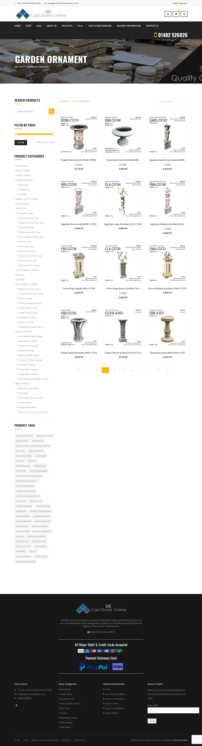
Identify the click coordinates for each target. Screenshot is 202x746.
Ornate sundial (22, 531)
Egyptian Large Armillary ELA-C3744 (123, 224)
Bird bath (20, 461)
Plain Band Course (27, 317)
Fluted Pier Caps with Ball (31, 398)
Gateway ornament (41, 516)
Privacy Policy (111, 713)
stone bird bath (39, 541)
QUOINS (20, 279)
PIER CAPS (21, 208)
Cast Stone (21, 471)
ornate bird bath (42, 521)
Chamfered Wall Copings (30, 360)
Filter (20, 142)
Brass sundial (40, 466)
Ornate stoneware (39, 526)
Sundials (23, 194)
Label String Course (28, 308)
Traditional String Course (31, 327)
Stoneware (21, 551)
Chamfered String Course (31, 293)
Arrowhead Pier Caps (29, 218)
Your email (153, 705)
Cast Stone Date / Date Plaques (29, 476)
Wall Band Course (68, 717)
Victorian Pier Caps (28, 260)
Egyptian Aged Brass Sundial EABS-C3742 (167, 162)
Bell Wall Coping (26, 350)
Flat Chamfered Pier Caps (31, 237)
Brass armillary (23, 466)
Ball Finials (23, 393)
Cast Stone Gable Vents (26, 481)
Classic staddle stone (25, 491)
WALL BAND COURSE (26, 284)
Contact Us (79, 740)
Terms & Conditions (114, 708)
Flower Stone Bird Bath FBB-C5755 (79, 352)
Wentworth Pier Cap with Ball (33, 412)
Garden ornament (24, 506)
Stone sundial (40, 546)
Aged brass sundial (24, 436)
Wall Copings (66, 722)
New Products (23, 203)
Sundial (32, 551)
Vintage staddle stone (25, 561)
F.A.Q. (107, 689)
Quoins (63, 713)
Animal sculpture (44, 436)
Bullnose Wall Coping (29, 355)
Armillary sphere (36, 451)
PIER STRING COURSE (27, 270)
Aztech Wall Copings (28, 345)
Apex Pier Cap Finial (28, 388)
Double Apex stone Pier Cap (27, 496)
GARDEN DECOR (24, 180)
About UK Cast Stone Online (45, 740)
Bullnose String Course (30, 289)
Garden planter (43, 506)
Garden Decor (25, 402)
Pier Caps (20, 536)
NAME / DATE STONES (27, 199)
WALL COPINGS (24, 331)
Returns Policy (112, 703)
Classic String (25, 298)
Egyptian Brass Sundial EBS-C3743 (78, 224)
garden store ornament (40, 511)
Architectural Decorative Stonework (33, 446)
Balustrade (41, 456)
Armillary (20, 451)
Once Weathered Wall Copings (34, 379)
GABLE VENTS (23, 175)
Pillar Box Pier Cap (27, 251)
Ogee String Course (28, 312)
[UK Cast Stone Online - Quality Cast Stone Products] (41, 14)
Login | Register (180, 3)
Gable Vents (66, 694)
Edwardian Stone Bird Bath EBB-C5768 (123, 162)
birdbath (32, 461)
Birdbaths (23, 185)
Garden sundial (23, 516)
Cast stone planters (25, 486)
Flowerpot (21, 501)
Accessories (22, 166)
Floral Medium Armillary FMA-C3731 (167, 288)
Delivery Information (115, 698)
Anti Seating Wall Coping (31, 336)
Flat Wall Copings (27, 364)
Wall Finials (65, 727)
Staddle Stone (22, 541)
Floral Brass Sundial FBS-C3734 (79, 288)
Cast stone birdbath (38, 471)
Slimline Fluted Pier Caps (30, 256)
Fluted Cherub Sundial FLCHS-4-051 (123, 352)
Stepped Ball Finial (27, 407)
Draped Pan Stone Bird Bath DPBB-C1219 (79, 162)
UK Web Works (180, 740)
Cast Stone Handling (115, 694)
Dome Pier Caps (26, 227)
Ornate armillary (23, 521)
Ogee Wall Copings (28, 374)
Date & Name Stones (70, 703)
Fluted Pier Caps (26, 246)
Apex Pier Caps (26, 213)
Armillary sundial (24, 456)
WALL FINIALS (23, 383)
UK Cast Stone (41, 556)
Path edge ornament (42, 531)
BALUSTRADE (23, 170)
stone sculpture (23, 546)
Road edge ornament (36, 536)
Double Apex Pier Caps (30, 232)
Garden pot (21, 511)
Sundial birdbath (23, 556)
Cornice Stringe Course (30, 303)
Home (17, 740)
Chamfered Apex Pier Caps (32, 222)
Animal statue (22, 441)
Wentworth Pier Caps (29, 265)
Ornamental (24, 189)
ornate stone (22, 526)
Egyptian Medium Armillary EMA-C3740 (167, 226)
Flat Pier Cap (25, 241)
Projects (66, 740)
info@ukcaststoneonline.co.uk (62, 3)
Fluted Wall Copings (28, 369)
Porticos (20, 274)
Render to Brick (26, 322)
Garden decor (35, 501)
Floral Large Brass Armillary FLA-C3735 (123, 290)
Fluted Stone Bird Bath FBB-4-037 (167, 352)
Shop (23, 67)
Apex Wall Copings (28, 341)
